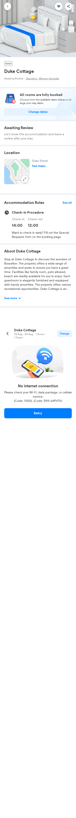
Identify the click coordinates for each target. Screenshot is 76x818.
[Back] (7, 6)
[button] (17, 171)
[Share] (68, 6)
